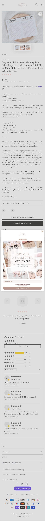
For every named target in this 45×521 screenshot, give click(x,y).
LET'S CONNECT (22, 239)
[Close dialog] (42, 231)
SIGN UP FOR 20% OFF (22, 288)
